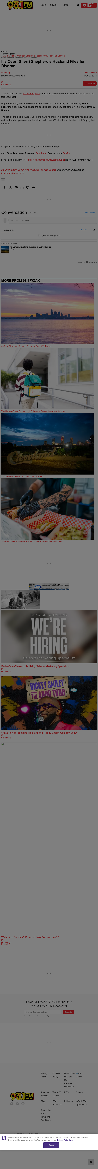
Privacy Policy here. (65, 1140)
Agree (51, 1145)
